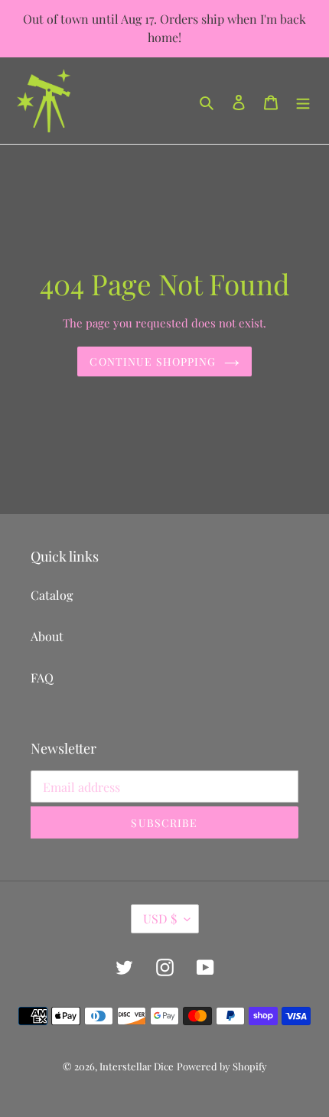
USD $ (160, 918)
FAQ (42, 677)
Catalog (52, 595)
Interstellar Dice (136, 1066)
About (47, 636)
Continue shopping (153, 361)
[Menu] (303, 101)
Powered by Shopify (222, 1066)
